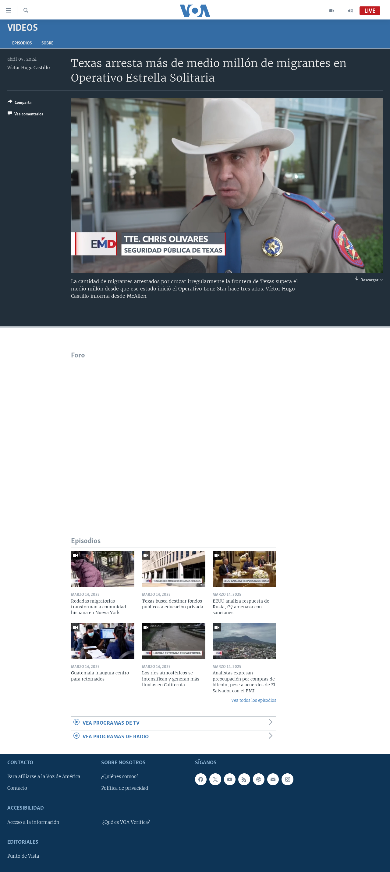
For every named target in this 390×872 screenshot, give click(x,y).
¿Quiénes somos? (119, 777)
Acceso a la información (33, 822)
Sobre (47, 43)
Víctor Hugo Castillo (28, 67)
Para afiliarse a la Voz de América (43, 777)
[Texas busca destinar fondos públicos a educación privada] (173, 569)
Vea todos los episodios (253, 700)
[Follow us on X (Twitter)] (215, 779)
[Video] (332, 10)
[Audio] (350, 10)
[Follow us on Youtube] (230, 779)
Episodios (22, 43)
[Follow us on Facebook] (201, 779)
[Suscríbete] (273, 779)
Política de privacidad (124, 788)
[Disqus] (175, 438)
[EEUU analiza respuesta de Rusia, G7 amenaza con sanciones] (244, 569)
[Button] (20, 103)
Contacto (17, 788)
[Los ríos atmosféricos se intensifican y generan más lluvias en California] (173, 641)
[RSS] (244, 779)
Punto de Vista (23, 856)
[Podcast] (258, 779)
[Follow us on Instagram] (287, 779)
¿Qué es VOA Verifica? (126, 822)
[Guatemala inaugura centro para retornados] (102, 641)
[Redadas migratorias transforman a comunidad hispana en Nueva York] (102, 569)
